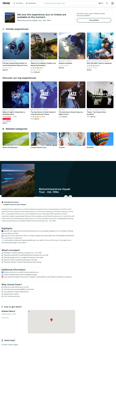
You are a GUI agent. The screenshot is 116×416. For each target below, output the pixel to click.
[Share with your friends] (66, 197)
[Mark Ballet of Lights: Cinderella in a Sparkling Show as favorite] (27, 83)
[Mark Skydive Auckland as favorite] (83, 34)
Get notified (94, 20)
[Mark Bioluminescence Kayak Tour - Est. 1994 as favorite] (70, 197)
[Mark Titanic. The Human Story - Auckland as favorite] (111, 83)
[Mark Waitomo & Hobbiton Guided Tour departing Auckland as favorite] (55, 34)
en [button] (102, 3)
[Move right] (114, 46)
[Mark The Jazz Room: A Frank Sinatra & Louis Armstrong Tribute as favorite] (55, 83)
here (16, 344)
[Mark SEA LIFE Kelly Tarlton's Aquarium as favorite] (111, 34)
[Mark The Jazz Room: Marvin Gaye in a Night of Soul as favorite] (83, 83)
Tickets (96, 196)
